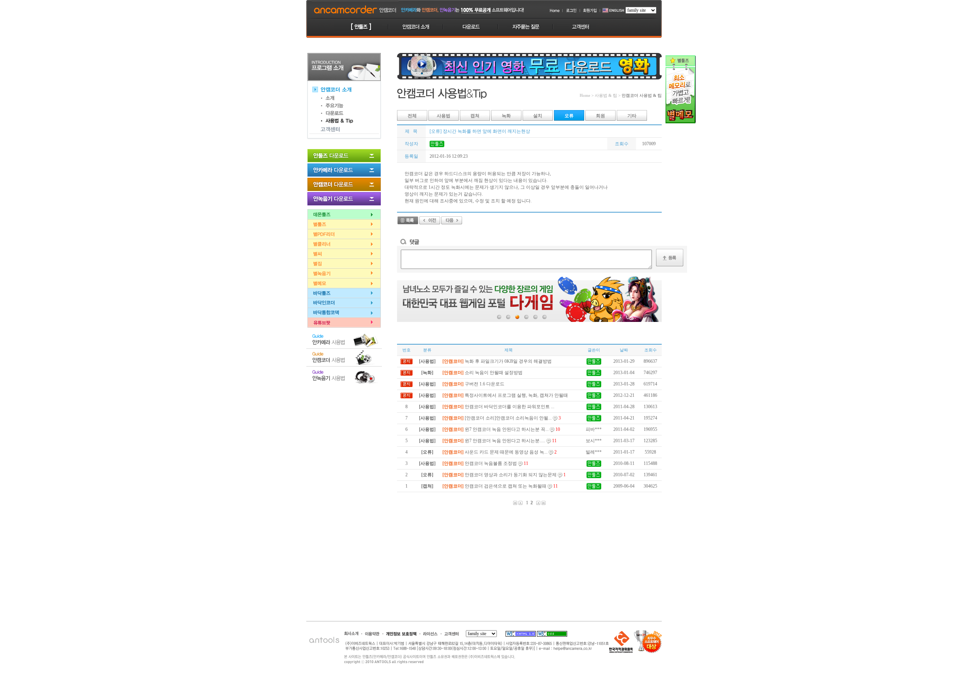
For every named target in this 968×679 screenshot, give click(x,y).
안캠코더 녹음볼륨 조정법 (485, 463)
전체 (412, 115)
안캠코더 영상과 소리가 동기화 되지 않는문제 (504, 474)
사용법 (443, 115)
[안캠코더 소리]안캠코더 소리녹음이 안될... (501, 418)
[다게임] (529, 299)
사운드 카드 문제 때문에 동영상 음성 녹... (499, 452)
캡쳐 (474, 115)
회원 (600, 115)
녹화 (506, 115)
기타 (631, 115)
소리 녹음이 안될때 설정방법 (482, 372)
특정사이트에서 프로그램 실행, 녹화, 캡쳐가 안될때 (505, 395)
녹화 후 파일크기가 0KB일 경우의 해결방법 (497, 361)
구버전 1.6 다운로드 (473, 384)
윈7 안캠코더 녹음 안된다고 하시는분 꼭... (501, 429)
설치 (537, 115)
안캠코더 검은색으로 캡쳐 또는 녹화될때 (500, 486)
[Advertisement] (344, 425)
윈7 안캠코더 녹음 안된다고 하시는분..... (499, 440)
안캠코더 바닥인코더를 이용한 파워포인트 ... (498, 406)
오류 (569, 115)
